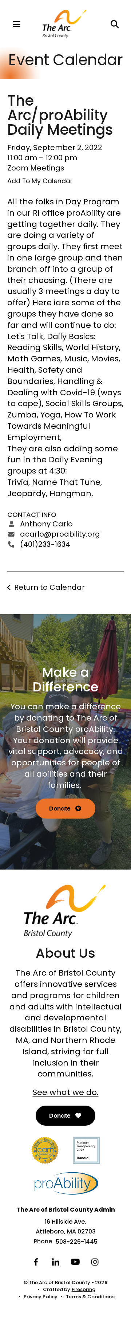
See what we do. (66, 1092)
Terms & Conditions (90, 1296)
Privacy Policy (40, 1296)
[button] (12, 24)
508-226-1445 (77, 1241)
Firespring (83, 1289)
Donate (60, 808)
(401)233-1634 (45, 544)
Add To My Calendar (39, 181)
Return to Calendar (49, 587)
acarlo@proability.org (60, 534)
